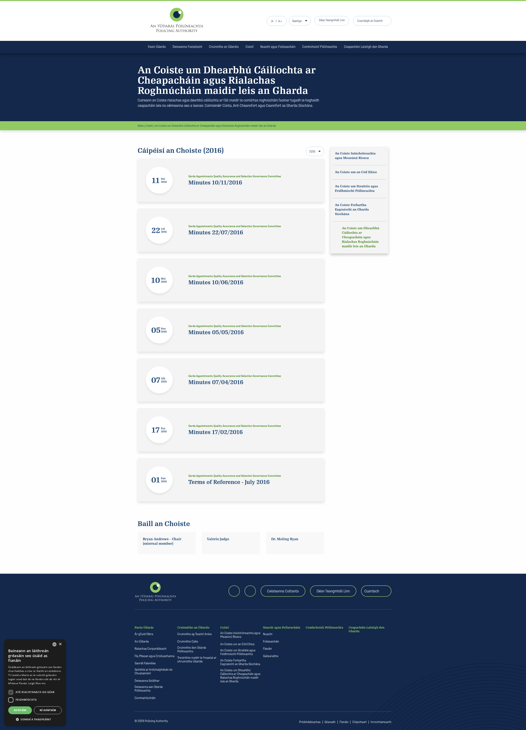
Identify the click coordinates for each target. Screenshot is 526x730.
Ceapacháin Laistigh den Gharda (366, 47)
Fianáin (344, 722)
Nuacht (267, 634)
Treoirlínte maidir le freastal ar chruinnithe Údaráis (196, 659)
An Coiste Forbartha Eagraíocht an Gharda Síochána (240, 662)
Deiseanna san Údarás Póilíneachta (149, 688)
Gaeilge (297, 21)
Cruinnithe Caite (187, 641)
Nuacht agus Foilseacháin (277, 47)
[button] (35, 719)
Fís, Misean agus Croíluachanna (154, 656)
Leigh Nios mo (36, 683)
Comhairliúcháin (145, 698)
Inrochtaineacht (381, 722)
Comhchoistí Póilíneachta (319, 47)
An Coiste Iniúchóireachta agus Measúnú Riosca (240, 635)
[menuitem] (139, 47)
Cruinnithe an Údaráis (224, 47)
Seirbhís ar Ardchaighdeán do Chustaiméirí (154, 671)
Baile (141, 126)
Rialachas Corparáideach (150, 649)
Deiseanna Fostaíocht (187, 47)
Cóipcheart (359, 722)
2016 (312, 151)
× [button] (60, 644)
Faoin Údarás (157, 47)
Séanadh (330, 722)
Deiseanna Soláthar (147, 681)
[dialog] (35, 682)
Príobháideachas (310, 722)
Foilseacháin (271, 641)
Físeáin (267, 649)
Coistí (250, 47)
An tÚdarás (142, 641)
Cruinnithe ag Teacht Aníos (194, 634)
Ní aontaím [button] (48, 710)
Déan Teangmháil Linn (332, 20)
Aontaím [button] (20, 710)
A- (272, 21)
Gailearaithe (270, 656)
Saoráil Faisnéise (145, 663)
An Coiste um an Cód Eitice (237, 644)
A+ (280, 21)
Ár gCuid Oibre (144, 634)
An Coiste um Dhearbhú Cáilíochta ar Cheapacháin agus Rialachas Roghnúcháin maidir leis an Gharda (215, 126)
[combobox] (54, 644)
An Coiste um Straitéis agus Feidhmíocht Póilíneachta (237, 652)
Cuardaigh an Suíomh (370, 21)
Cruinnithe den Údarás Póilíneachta (191, 649)
